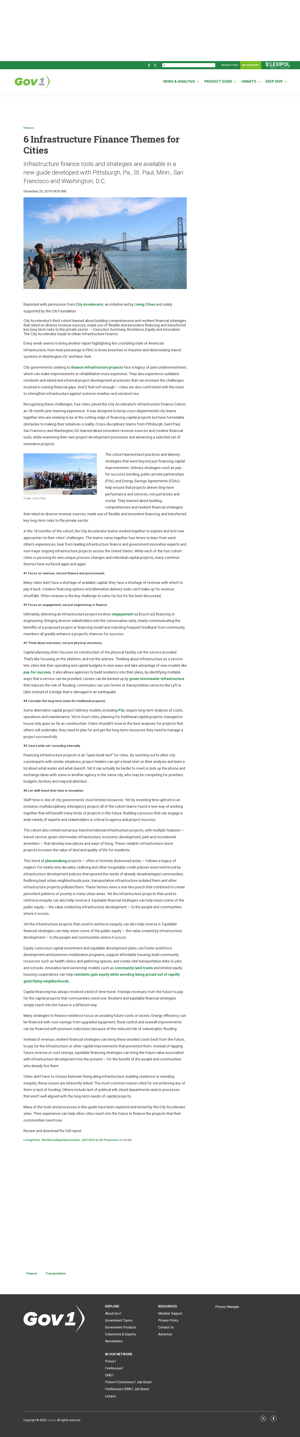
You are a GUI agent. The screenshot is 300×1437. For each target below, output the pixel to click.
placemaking (56, 861)
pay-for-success (37, 672)
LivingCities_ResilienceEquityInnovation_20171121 (59, 1139)
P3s (121, 710)
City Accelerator (89, 304)
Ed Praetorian (109, 1139)
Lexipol (51, 1420)
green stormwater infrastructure (156, 679)
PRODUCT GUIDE (218, 81)
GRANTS (248, 81)
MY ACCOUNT (250, 65)
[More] (198, 81)
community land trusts (134, 968)
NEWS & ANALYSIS (179, 81)
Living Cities (144, 304)
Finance (28, 127)
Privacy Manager (227, 1307)
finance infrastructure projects (97, 367)
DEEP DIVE (274, 81)
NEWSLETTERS (229, 65)
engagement (122, 614)
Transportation (55, 1273)
